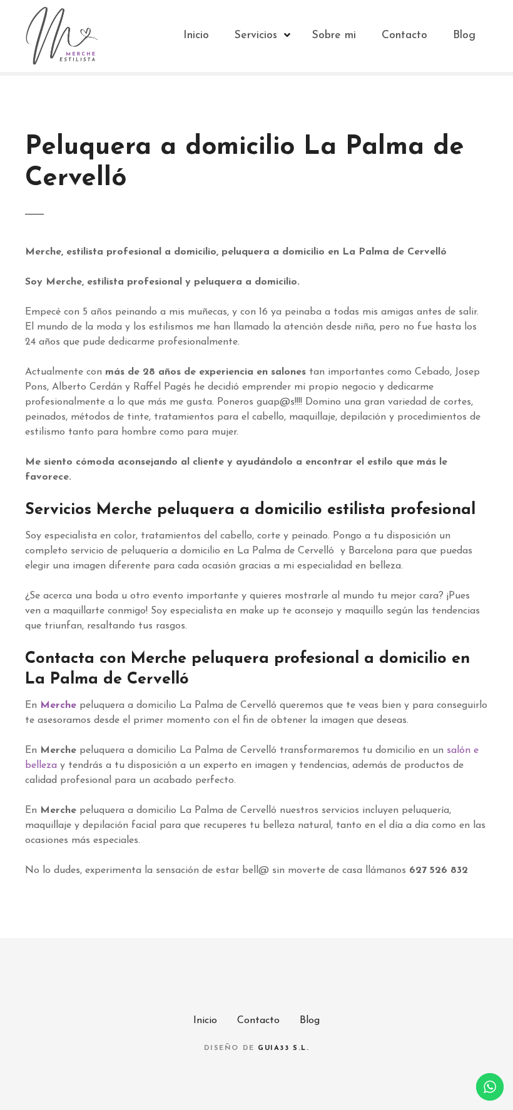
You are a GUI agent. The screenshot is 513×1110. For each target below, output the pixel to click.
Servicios (256, 35)
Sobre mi (334, 35)
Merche (58, 705)
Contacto (404, 35)
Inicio (196, 35)
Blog (464, 35)
